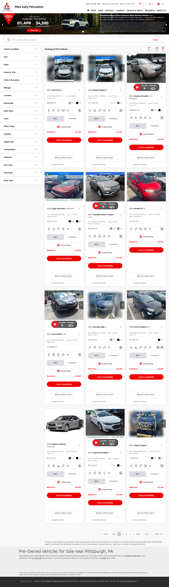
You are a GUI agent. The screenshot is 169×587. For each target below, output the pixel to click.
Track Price (66, 127)
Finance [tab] (72, 119)
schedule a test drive (132, 556)
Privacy (62, 581)
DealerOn (49, 581)
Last (147, 534)
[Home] (88, 10)
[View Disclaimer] (68, 110)
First (105, 534)
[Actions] (79, 90)
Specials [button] (109, 10)
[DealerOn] (26, 581)
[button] (81, 68)
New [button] (93, 10)
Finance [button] (120, 10)
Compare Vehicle (57, 164)
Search (155, 40)
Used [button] (100, 10)
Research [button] (150, 10)
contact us (104, 558)
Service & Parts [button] (135, 10)
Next (139, 534)
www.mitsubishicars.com (128, 581)
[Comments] (79, 110)
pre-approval (36, 558)
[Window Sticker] (161, 347)
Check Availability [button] (64, 140)
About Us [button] (161, 10)
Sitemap (56, 581)
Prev (113, 534)
